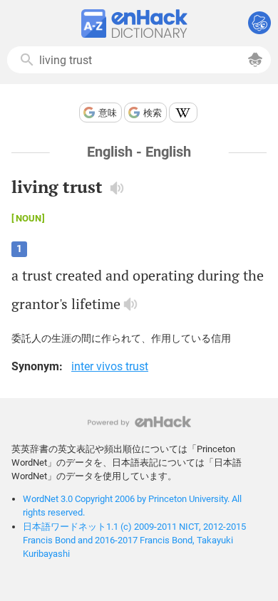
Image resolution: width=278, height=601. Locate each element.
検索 (152, 113)
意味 (107, 113)
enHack (139, 422)
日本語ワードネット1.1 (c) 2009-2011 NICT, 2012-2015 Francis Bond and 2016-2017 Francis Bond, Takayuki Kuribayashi (134, 540)
